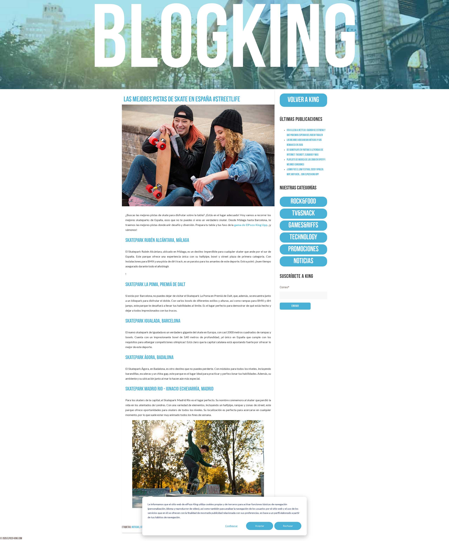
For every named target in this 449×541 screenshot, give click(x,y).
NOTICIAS (303, 261)
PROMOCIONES (303, 249)
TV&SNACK (303, 213)
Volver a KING (303, 100)
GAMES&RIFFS (303, 225)
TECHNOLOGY (303, 237)
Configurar (231, 525)
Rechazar (288, 525)
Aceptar (259, 525)
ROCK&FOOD (303, 201)
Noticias (135, 527)
